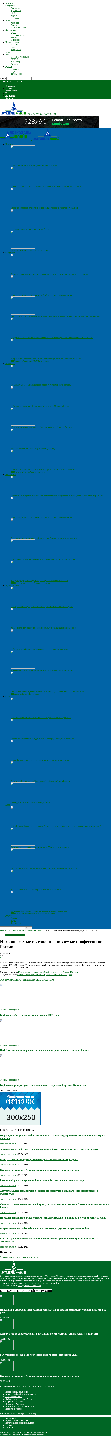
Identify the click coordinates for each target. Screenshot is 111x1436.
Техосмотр (15, 62)
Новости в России (13, 1409)
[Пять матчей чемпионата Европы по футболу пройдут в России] (23, 779)
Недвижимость (18, 35)
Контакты (9, 98)
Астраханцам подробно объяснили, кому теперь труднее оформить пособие (46, 359)
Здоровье (15, 18)
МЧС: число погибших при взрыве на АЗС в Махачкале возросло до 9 (43, 628)
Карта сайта (10, 1418)
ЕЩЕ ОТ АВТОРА (45, 980)
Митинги (15, 23)
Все (12, 361)
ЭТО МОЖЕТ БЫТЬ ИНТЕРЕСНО (18, 980)
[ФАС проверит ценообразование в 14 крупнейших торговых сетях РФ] (23, 557)
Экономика (10, 30)
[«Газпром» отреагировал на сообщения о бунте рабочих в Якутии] (23, 425)
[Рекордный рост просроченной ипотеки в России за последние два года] (23, 536)
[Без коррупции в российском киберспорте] (23, 800)
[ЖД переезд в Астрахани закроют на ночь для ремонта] (23, 887)
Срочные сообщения (32, 930)
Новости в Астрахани (15, 1404)
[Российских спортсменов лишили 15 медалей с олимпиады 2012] (23, 715)
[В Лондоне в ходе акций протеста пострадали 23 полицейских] (23, 403)
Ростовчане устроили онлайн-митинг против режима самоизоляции (42, 469)
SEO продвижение (39, 1432)
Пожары (15, 47)
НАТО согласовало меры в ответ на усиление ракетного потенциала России (46, 186)
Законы (14, 25)
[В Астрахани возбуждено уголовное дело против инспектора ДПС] (23, 604)
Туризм (14, 15)
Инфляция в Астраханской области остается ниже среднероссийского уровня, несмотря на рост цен (57, 496)
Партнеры (10, 95)
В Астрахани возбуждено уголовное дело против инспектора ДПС (42, 606)
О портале (10, 86)
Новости (9, 3)
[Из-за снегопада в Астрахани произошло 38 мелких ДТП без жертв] (23, 668)
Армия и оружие (18, 27)
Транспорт (16, 10)
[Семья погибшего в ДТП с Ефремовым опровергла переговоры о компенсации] (23, 689)
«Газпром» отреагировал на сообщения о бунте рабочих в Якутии (41, 427)
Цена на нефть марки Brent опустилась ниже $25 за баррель (44, 974)
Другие (8, 66)
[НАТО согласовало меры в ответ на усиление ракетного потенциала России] (23, 184)
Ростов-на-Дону (7, 1413)
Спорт (8, 52)
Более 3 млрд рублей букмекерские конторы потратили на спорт (40, 760)
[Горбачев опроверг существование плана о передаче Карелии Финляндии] (23, 205)
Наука (13, 71)
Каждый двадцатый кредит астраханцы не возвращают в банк (39, 580)
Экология (15, 8)
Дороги (14, 64)
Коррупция (16, 49)
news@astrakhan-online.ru (29, 1285)
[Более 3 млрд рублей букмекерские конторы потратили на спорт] (23, 757)
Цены (13, 32)
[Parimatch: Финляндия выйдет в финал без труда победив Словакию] (23, 736)
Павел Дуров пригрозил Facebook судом (29, 250)
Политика (10, 20)
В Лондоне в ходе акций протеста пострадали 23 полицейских (40, 406)
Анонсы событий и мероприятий (20, 1394)
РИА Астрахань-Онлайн (11, 930)
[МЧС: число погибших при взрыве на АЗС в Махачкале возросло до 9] (23, 625)
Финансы (15, 40)
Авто (7, 54)
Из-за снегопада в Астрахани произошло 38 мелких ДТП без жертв (42, 670)
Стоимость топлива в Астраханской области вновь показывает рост (42, 295)
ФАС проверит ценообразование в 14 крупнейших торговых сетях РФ (43, 559)
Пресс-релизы (11, 91)
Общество (10, 6)
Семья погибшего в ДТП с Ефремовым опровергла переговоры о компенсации (47, 691)
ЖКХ (13, 13)
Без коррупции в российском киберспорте (30, 802)
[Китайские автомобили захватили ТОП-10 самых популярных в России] (23, 866)
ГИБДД (14, 59)
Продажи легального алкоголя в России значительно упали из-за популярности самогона (52, 337)
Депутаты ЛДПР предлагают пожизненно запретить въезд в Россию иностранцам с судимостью (55, 316)
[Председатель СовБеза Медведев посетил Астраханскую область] (23, 382)
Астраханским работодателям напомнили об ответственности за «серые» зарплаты (49, 274)
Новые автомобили (20, 57)
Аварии (14, 44)
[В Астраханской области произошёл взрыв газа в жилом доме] (23, 646)
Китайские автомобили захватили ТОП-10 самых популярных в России (44, 868)
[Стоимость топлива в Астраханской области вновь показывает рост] (23, 293)
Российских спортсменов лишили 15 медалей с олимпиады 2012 (41, 717)
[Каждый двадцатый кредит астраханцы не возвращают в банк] (23, 578)
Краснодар (31, 1413)
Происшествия (12, 42)
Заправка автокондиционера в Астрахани (19, 1257)
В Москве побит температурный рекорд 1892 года (34, 165)
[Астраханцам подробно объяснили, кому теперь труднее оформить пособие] (23, 356)
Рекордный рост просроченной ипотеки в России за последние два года (44, 538)
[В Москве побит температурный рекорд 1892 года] (23, 163)
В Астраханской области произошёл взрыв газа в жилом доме (39, 649)
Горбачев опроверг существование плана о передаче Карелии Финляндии (45, 208)
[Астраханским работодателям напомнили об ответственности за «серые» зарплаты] (23, 271)
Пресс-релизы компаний (16, 1392)
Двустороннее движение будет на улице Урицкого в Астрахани (40, 847)
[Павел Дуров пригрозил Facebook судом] (23, 248)
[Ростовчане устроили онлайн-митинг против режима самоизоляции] (23, 467)
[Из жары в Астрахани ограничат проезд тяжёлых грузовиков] (23, 908)
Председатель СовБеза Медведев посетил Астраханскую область (41, 385)
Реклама (14, 37)
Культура (15, 69)
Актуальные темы (13, 1396)
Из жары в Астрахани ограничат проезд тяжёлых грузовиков (39, 911)
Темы (7, 93)
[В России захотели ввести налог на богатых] (23, 226)
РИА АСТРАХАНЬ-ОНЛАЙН (16, 1432)
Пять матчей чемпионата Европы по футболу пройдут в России (40, 781)
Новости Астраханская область (19, 1406)
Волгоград (20, 1413)
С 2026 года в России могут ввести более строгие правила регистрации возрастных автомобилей (56, 826)
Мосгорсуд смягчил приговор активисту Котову (33, 448)
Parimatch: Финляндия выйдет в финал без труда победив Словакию (42, 739)
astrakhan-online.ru (8, 1144)
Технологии (16, 74)
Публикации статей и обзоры (19, 1399)
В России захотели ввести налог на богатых (31, 229)
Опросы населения (14, 1401)
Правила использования (16, 1420)
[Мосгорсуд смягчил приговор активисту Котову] (23, 446)
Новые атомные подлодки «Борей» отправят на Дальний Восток (48, 972)
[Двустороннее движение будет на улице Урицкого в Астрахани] (23, 845)
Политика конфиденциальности (20, 1423)
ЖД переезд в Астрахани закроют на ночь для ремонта (36, 889)
